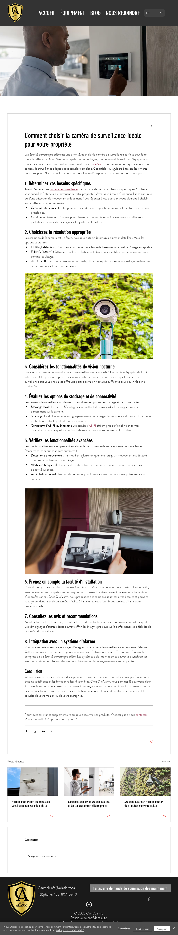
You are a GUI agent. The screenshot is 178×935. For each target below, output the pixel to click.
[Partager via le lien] (52, 731)
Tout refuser (142, 929)
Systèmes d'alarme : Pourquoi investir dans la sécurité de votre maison (143, 804)
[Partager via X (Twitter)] (35, 731)
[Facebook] (148, 899)
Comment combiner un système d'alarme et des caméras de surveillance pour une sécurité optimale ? (89, 804)
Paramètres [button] (124, 928)
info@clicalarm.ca (62, 887)
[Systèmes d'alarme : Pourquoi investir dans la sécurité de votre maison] (145, 781)
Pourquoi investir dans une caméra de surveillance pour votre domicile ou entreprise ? (31, 804)
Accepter (162, 929)
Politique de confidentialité (70, 930)
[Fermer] (174, 928)
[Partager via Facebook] (26, 731)
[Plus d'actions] (151, 126)
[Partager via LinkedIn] (43, 731)
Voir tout (166, 761)
